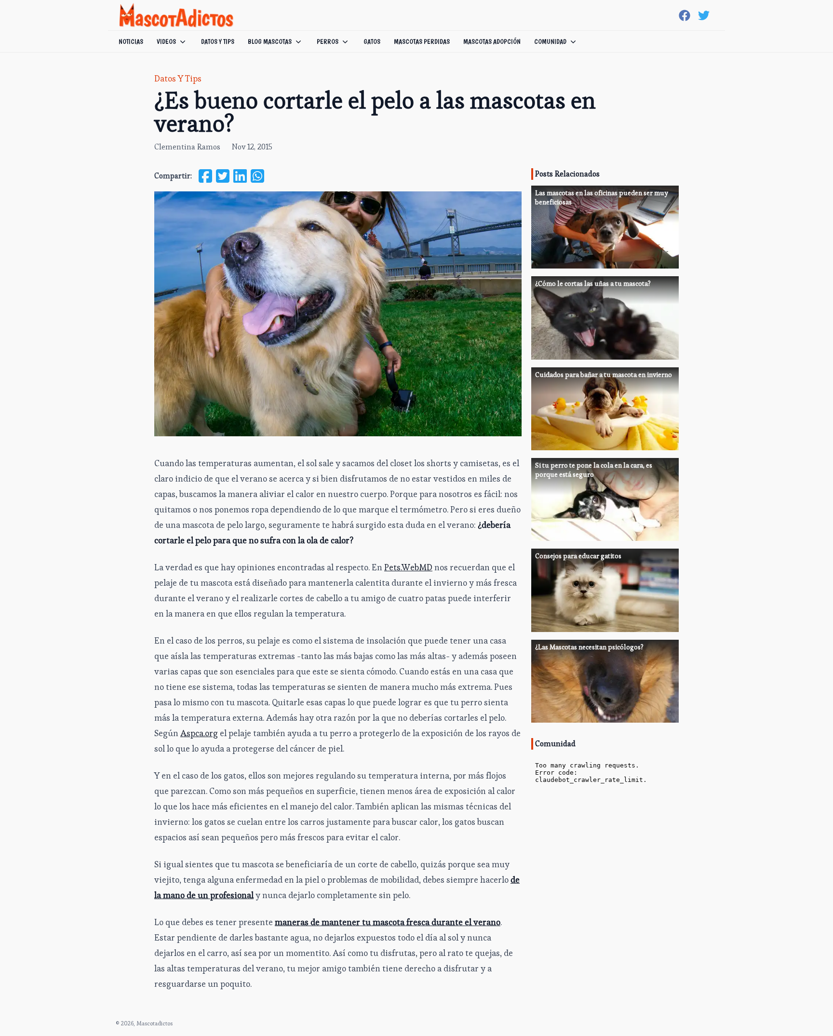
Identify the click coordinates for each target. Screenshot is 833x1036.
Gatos (371, 41)
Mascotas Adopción (492, 41)
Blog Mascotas (270, 41)
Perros (327, 41)
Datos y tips (217, 41)
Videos (166, 41)
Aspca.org (199, 733)
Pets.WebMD (408, 567)
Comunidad (550, 41)
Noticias (131, 41)
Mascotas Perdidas (422, 41)
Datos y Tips (178, 78)
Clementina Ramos (187, 147)
